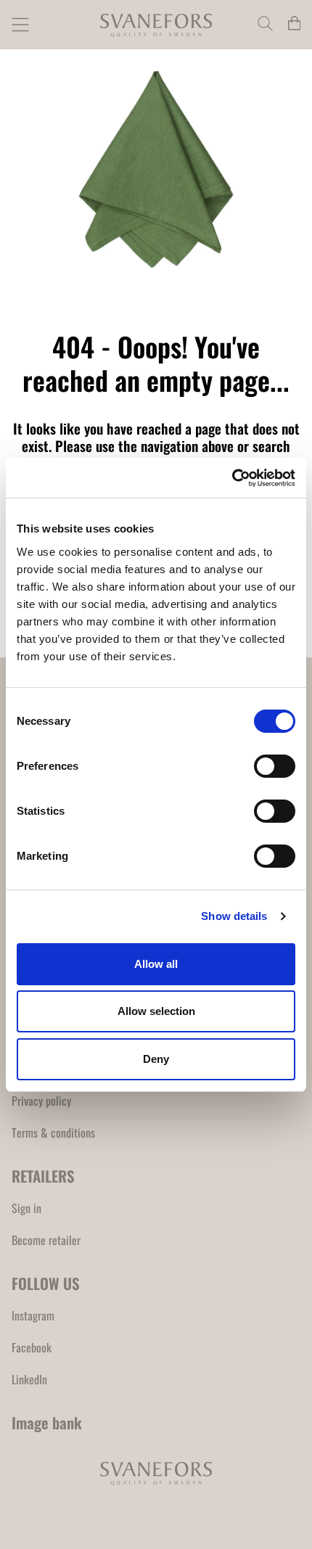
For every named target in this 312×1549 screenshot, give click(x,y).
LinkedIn (29, 1379)
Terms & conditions (53, 1132)
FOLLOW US (46, 1283)
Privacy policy (41, 1100)
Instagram (33, 1315)
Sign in (26, 1208)
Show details (234, 916)
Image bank (47, 1422)
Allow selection (156, 1011)
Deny (156, 1059)
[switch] (274, 766)
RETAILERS (43, 1175)
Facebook (32, 1347)
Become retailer (46, 1240)
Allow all (156, 964)
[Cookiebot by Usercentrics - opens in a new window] (231, 478)
